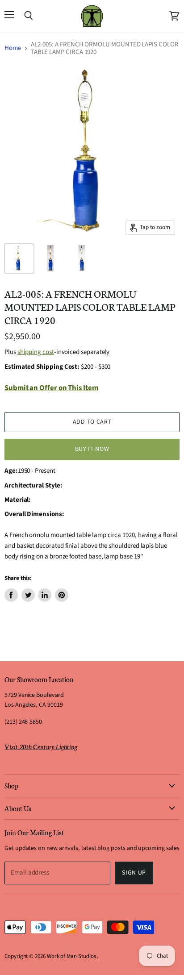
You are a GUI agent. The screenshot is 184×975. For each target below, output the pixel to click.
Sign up (134, 872)
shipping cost (35, 352)
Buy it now (92, 449)
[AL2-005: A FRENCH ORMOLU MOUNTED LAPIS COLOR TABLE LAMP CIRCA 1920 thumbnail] (19, 258)
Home (12, 48)
